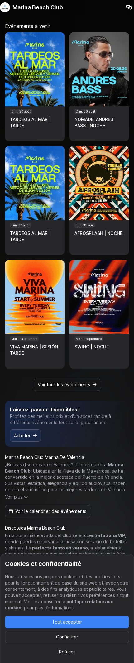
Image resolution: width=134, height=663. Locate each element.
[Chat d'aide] (129, 7)
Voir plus (13, 496)
